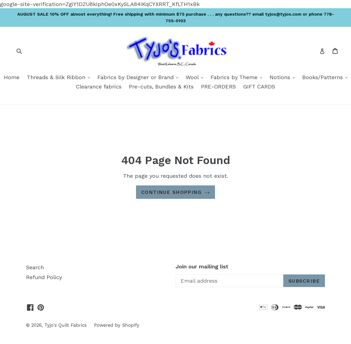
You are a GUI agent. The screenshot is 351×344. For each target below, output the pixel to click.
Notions (284, 77)
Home (11, 77)
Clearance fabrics (98, 86)
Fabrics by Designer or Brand (139, 77)
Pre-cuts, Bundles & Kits (161, 86)
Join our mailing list (202, 266)
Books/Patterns (326, 77)
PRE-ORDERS (218, 86)
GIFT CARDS (259, 86)
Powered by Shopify (116, 325)
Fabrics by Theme (238, 77)
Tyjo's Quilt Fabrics (65, 325)
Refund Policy (44, 277)
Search (35, 267)
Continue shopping (171, 192)
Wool (196, 77)
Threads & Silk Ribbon (60, 77)
